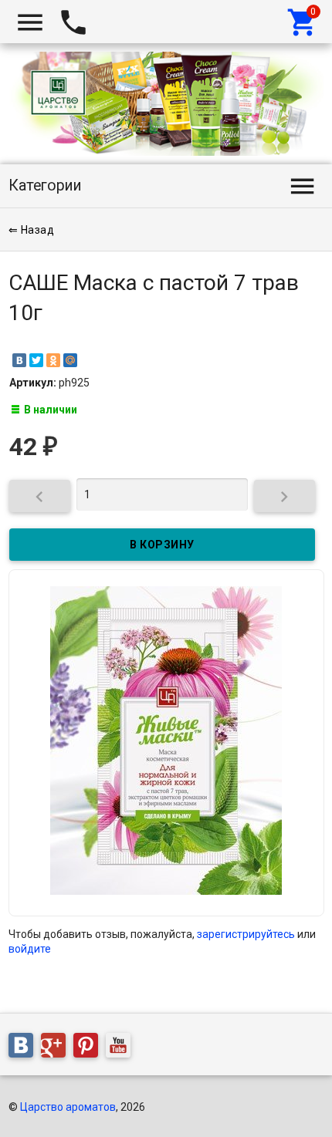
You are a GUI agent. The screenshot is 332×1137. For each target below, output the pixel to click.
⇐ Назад (31, 230)
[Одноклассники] (53, 360)
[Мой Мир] (70, 360)
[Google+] (57, 1048)
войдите (29, 949)
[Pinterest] (89, 1048)
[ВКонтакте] (19, 360)
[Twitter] (36, 360)
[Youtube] (122, 1048)
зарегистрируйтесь (246, 934)
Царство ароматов (68, 1107)
